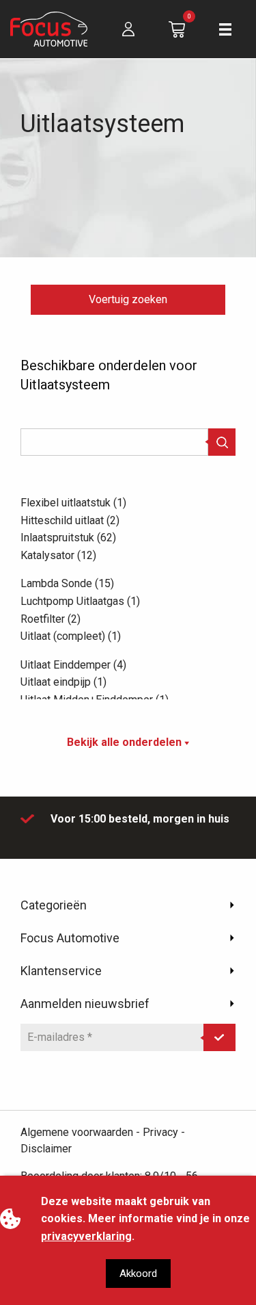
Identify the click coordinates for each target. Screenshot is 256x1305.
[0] (177, 28)
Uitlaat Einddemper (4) (73, 664)
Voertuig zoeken (128, 299)
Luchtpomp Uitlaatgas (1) (80, 601)
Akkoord (138, 1273)
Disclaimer (46, 1148)
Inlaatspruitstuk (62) (68, 537)
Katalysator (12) (58, 555)
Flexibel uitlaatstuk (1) (73, 502)
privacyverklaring (86, 1236)
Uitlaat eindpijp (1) (63, 681)
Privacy (160, 1132)
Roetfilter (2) (50, 618)
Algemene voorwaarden (76, 1132)
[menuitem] (128, 29)
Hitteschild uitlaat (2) (69, 520)
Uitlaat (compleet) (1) (70, 636)
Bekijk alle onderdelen (125, 742)
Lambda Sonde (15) (67, 583)
